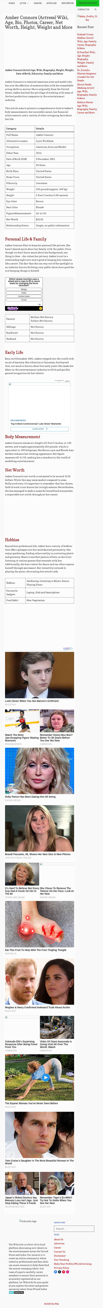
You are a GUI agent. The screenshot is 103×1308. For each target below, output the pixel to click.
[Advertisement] (39, 49)
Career (57, 1247)
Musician (52, 3)
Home (12, 3)
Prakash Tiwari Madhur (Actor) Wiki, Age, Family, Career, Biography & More (87, 41)
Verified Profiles (88, 3)
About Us (58, 1239)
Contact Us (83, 9)
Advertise (59, 1243)
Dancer (38, 3)
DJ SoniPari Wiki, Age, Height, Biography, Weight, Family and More (86, 59)
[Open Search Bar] (95, 9)
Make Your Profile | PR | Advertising (73, 1264)
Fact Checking (61, 1259)
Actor (23, 3)
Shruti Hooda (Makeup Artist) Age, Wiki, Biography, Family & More (87, 91)
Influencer (68, 3)
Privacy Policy (61, 1268)
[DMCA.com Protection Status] (16, 1293)
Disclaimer (60, 1255)
